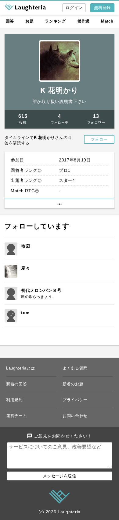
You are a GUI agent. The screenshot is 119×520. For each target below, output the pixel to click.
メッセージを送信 (59, 476)
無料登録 (102, 7)
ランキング (55, 21)
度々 (25, 268)
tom (25, 312)
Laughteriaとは (20, 368)
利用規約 (14, 400)
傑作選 (83, 21)
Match (107, 21)
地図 (25, 245)
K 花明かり (59, 90)
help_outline (40, 170)
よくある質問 (75, 368)
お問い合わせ (75, 415)
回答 (10, 21)
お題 (29, 21)
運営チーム (16, 415)
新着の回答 (16, 384)
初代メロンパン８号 (41, 290)
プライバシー (75, 400)
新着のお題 (73, 384)
